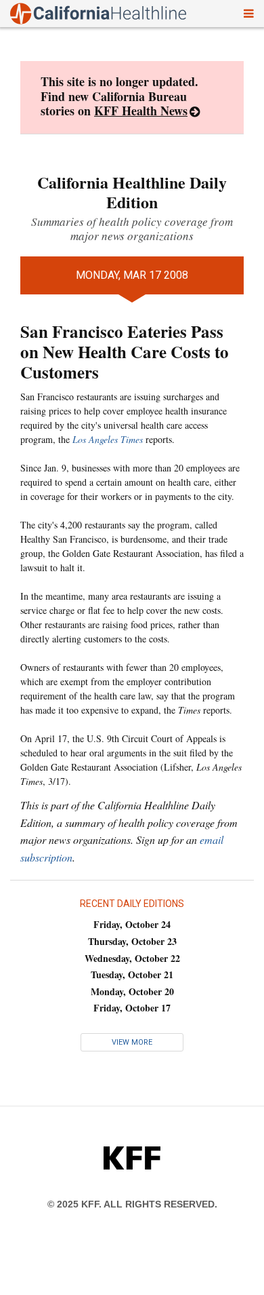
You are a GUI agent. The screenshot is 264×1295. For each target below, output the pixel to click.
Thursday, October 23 (132, 941)
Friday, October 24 (132, 924)
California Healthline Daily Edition (132, 192)
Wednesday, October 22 (132, 958)
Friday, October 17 (132, 1008)
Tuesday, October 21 (132, 974)
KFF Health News (141, 110)
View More (132, 1042)
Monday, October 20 (132, 991)
